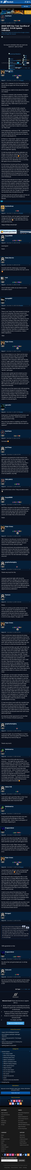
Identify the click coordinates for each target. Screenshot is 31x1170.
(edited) (22, 80)
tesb (6, 277)
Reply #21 (3, 835)
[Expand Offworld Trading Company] (2, 1063)
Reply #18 (3, 756)
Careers (2, 1141)
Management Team (5, 1139)
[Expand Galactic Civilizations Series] (2, 1061)
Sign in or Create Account (15, 1023)
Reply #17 (3, 731)
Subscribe (21, 1160)
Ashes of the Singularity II (23, 1112)
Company (3, 1132)
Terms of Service (14, 1167)
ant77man (8, 447)
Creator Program (4, 1147)
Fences (2, 1118)
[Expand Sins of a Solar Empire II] (2, 1071)
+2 (2, 917)
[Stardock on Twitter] (9, 1101)
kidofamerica (9, 749)
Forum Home (3, 9)
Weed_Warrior (9, 258)
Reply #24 (3, 959)
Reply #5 (3, 284)
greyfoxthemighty (11, 562)
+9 (2, 832)
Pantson (7, 595)
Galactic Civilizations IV (23, 1116)
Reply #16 (3, 632)
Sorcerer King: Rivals (22, 1128)
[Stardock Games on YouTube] (14, 1101)
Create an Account (24, 1139)
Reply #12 (3, 504)
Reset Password (23, 1143)
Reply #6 (3, 305)
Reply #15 (3, 602)
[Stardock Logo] (8, 2)
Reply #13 (3, 536)
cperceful (8, 405)
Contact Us (3, 1149)
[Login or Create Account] (25, 2)
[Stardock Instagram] (19, 1101)
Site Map (25, 1167)
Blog (2, 1137)
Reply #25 (3, 977)
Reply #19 (3, 794)
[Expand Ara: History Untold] (2, 1053)
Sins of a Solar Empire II (23, 1118)
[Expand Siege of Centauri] (2, 1067)
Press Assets (3, 1145)
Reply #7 (3, 351)
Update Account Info (24, 1145)
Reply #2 (3, 213)
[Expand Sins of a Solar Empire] (2, 1069)
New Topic (26, 6)
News (2, 1143)
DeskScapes (3, 1120)
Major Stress (9, 71)
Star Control (20, 1120)
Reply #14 (3, 569)
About (2, 1135)
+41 (2, 20)
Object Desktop (4, 1112)
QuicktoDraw (9, 206)
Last (29, 68)
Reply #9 (3, 438)
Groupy (2, 1124)
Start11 (2, 1116)
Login (13, 9)
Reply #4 (3, 265)
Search (8, 9)
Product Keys (22, 1141)
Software (4, 1110)
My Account (22, 1137)
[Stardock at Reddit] (10, 1103)
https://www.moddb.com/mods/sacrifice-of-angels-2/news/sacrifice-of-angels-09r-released (15, 33)
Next (26, 68)
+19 (2, 483)
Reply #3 (3, 243)
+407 (3, 240)
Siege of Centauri (21, 1126)
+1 (2, 210)
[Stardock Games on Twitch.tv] (17, 1101)
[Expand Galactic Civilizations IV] (2, 1059)
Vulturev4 (8, 970)
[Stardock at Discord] (13, 1103)
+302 (3, 282)
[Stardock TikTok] (15, 1103)
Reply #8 (3, 412)
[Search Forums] (29, 2)
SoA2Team (8, 16)
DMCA (20, 1167)
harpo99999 (8, 236)
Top (29, 80)
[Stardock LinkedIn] (18, 1103)
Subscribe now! (15, 1093)
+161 (3, 75)
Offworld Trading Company (24, 1124)
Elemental (20, 1114)
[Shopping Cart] (27, 2)
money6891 (8, 298)
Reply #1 (3, 80)
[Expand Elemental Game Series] (2, 1057)
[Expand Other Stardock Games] (2, 1065)
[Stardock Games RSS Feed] (20, 1103)
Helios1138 (8, 787)
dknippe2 (8, 913)
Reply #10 (3, 454)
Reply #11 (3, 486)
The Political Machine (22, 1122)
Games (20, 1110)
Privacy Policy (7, 1167)
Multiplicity (3, 1122)
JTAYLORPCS (9, 479)
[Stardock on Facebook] (11, 1101)
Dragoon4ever (9, 828)
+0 (2, 262)
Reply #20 (3, 813)
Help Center (22, 1135)
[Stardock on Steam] (22, 1101)
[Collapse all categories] (30, 1051)
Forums (2, 1151)
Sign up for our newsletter (9, 1158)
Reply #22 (3, 867)
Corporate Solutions (5, 1114)
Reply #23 (3, 920)
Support (22, 1132)
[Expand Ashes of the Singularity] (2, 1055)
